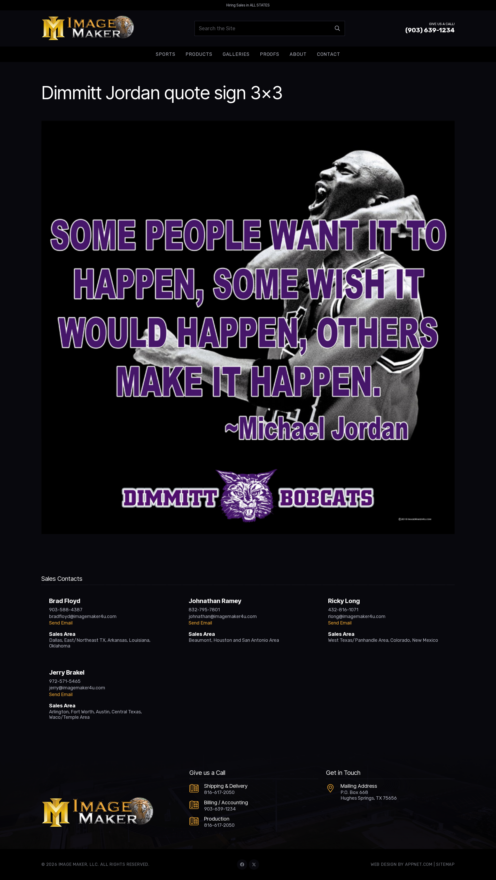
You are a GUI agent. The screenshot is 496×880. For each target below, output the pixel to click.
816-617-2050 (219, 792)
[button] (179, 54)
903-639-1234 (220, 809)
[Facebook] (242, 864)
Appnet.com (418, 864)
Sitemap (445, 864)
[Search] (337, 28)
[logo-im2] (87, 28)
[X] (254, 864)
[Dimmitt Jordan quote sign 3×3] (248, 124)
